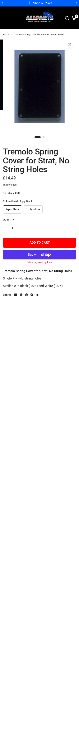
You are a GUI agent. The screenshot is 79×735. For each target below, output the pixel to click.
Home (6, 34)
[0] (73, 17)
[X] (21, 294)
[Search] (67, 17)
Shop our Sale (42, 3)
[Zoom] (70, 45)
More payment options (39, 262)
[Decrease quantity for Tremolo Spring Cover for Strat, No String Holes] (6, 228)
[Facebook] (15, 294)
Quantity (8, 219)
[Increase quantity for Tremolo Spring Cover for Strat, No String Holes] (19, 228)
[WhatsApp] (32, 294)
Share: (7, 294)
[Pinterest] (26, 294)
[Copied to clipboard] (37, 294)
